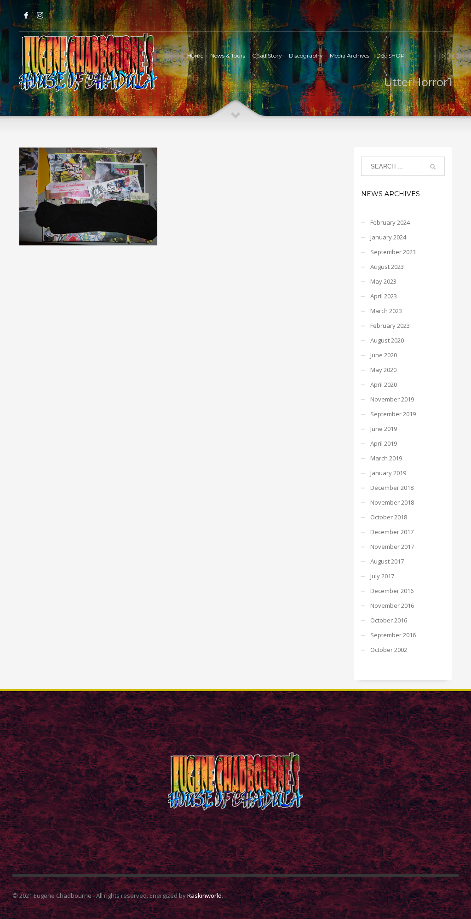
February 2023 (390, 325)
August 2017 (387, 561)
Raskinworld (204, 895)
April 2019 (383, 443)
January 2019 (388, 473)
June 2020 (383, 355)
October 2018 (388, 517)
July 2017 (382, 576)
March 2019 (386, 458)
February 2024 (390, 222)
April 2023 (383, 296)
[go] (433, 166)
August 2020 (387, 340)
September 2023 (393, 252)
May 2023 (383, 281)
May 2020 (383, 370)
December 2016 (392, 591)
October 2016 (388, 620)
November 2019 (392, 399)
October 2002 (388, 650)
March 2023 (386, 311)
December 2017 (392, 532)
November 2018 (392, 502)
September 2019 (393, 414)
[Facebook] (26, 15)
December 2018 (392, 487)
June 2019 (383, 429)
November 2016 (392, 605)
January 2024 (388, 237)
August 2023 (387, 266)
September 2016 (393, 635)
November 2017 (392, 546)
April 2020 (383, 384)
